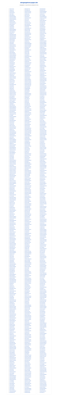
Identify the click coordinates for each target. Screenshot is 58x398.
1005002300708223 (12, 92)
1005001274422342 (12, 94)
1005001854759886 (43, 130)
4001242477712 (27, 21)
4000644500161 (42, 30)
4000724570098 (12, 328)
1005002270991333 (12, 166)
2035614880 (11, 296)
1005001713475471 (43, 356)
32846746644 (11, 364)
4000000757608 (27, 210)
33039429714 (27, 92)
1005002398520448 (28, 323)
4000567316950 (42, 275)
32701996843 (11, 380)
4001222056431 (42, 62)
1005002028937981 (28, 383)
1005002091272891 (43, 33)
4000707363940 (27, 260)
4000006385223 (42, 380)
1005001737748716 (28, 187)
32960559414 (11, 178)
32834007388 (11, 192)
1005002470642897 (43, 166)
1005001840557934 (12, 46)
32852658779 (27, 276)
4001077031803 (27, 148)
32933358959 (11, 221)
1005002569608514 (12, 274)
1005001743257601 (28, 106)
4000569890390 (27, 256)
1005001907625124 (12, 235)
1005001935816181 (28, 124)
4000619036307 (12, 269)
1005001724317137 (28, 293)
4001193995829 (42, 311)
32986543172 (11, 143)
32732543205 (27, 230)
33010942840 (42, 56)
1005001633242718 (43, 330)
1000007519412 (42, 112)
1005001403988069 (43, 294)
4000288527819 (12, 344)
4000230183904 (12, 321)
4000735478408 (27, 175)
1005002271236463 (43, 46)
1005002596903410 (28, 253)
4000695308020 (12, 207)
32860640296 (11, 387)
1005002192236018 (12, 343)
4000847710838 (42, 35)
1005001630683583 (43, 165)
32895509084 (11, 26)
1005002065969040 (43, 11)
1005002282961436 (28, 348)
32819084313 (11, 283)
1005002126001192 (43, 237)
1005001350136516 (12, 238)
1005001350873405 (28, 83)
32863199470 (11, 88)
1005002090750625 (12, 35)
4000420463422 (12, 153)
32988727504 (42, 298)
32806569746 (42, 157)
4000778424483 (27, 288)
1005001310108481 (43, 12)
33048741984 (11, 51)
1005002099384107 (12, 239)
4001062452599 (42, 329)
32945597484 (11, 193)
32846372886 (27, 298)
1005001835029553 (43, 102)
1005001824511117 (43, 38)
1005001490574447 (28, 34)
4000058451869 (12, 146)
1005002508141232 (43, 75)
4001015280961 (27, 223)
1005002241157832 (28, 155)
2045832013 (11, 212)
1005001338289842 (12, 252)
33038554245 (11, 89)
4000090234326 (42, 305)
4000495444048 (12, 21)
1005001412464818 (43, 325)
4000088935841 (12, 228)
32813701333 (42, 61)
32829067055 (11, 20)
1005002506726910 (43, 287)
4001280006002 (27, 285)
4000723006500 (42, 198)
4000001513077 (12, 356)
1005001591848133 (12, 339)
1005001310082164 (43, 48)
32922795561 (11, 323)
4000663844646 (27, 392)
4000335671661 (12, 12)
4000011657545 (12, 174)
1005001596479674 (12, 229)
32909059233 (11, 302)
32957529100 (11, 292)
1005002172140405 (12, 346)
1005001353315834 (28, 112)
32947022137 (11, 255)
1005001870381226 (28, 93)
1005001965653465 (28, 25)
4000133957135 (42, 260)
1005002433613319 (12, 106)
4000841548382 (12, 278)
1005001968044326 (12, 98)
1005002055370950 (43, 176)
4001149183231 (42, 252)
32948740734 (27, 225)
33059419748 (42, 187)
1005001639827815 (12, 30)
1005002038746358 (43, 296)
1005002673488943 (12, 216)
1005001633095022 (28, 205)
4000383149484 (12, 211)
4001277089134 (27, 362)
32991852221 (27, 301)
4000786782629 (42, 26)
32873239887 (42, 128)
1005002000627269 (43, 185)
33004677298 (42, 366)
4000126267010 (42, 21)
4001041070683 (27, 347)
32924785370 (42, 71)
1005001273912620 (28, 12)
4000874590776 (27, 76)
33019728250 (42, 174)
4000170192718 (27, 15)
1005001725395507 (28, 374)
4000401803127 (12, 287)
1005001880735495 (43, 94)
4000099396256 (27, 179)
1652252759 (27, 257)
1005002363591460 (28, 71)
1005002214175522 (12, 93)
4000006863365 (27, 207)
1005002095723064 (12, 347)
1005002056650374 (12, 375)
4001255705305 (27, 311)
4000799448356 (42, 8)
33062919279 (27, 70)
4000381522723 (42, 184)
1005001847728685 (28, 356)
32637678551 (11, 137)
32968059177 (42, 39)
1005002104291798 (43, 93)
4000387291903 (42, 89)
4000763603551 (27, 184)
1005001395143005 (12, 197)
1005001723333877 (43, 88)
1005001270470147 (12, 180)
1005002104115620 (28, 242)
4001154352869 (27, 369)
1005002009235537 (43, 52)
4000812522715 (12, 237)
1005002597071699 (28, 146)
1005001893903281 (12, 147)
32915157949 (11, 225)
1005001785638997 (28, 201)
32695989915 (27, 292)
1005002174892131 (28, 364)
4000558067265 (12, 246)
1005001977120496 (28, 380)
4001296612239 (42, 24)
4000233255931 (42, 344)
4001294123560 (27, 307)
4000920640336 (42, 65)
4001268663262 (27, 10)
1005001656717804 (28, 334)
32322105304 (27, 156)
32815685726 (27, 274)
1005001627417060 (12, 142)
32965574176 (42, 346)
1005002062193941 (28, 33)
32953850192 (11, 298)
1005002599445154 (12, 126)
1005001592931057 (28, 189)
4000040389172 (12, 234)
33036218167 (27, 194)
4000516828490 (42, 197)
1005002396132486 (43, 80)
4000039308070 (42, 315)
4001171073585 (42, 251)
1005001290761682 (43, 297)
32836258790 (42, 320)
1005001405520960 (43, 126)
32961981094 (27, 97)
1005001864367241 (43, 85)
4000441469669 (42, 280)
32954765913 (11, 165)
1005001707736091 (43, 148)
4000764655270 (42, 212)
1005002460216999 (12, 175)
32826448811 (27, 48)
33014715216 (27, 19)
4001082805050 (27, 105)
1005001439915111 (28, 196)
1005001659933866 (28, 328)
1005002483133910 (43, 370)
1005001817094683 (12, 16)
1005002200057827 (12, 379)
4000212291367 (42, 129)
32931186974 (27, 353)
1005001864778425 (12, 288)
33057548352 (11, 179)
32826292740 (42, 107)
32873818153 (27, 284)
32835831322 (11, 285)
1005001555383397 (28, 153)
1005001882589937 (28, 180)
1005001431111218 (43, 246)
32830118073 (27, 269)
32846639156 (27, 289)
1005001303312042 (28, 80)
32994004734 (11, 330)
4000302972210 (27, 69)
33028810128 (42, 142)
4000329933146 (42, 352)
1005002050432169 (43, 219)
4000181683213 (42, 144)
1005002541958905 (28, 337)
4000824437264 (42, 194)
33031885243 (11, 79)
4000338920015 (12, 303)
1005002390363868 (28, 43)
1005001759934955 (12, 76)
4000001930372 (12, 187)
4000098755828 (27, 379)
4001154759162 (42, 276)
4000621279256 (12, 366)
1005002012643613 (28, 94)
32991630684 (42, 321)
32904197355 (42, 223)
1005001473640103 (12, 162)
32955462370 (27, 378)
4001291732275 (42, 178)
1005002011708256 (43, 353)
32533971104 (42, 361)
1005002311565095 (43, 307)
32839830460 (27, 120)
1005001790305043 (43, 292)
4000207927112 (12, 74)
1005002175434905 (12, 360)
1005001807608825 (43, 388)
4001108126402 (27, 138)
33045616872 (11, 43)
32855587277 (11, 374)
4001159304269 (42, 51)
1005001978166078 (43, 153)
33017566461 (42, 247)
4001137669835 (12, 101)
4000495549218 (42, 179)
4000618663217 (42, 351)
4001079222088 (42, 312)
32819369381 (27, 57)
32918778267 (11, 230)
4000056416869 (42, 156)
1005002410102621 (28, 271)
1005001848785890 (28, 373)
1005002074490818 (28, 193)
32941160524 (11, 369)
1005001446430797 (28, 121)
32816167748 (27, 310)
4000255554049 (27, 157)
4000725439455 (27, 382)
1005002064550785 (12, 314)
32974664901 (27, 346)
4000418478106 (27, 237)
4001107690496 (27, 87)
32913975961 (27, 26)
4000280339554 (12, 70)
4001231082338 (42, 337)
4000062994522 (27, 78)
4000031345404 (42, 387)
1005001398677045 (28, 214)
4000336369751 (12, 15)
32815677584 (11, 87)
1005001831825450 (43, 256)
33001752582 (11, 256)
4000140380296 (12, 52)
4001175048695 (42, 15)
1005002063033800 (28, 110)
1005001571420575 (12, 170)
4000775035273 (42, 255)
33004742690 (11, 388)
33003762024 (27, 244)
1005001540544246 (43, 170)
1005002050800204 (43, 234)
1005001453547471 (43, 201)
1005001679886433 (43, 183)
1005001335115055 (12, 56)
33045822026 (11, 75)
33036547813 (11, 155)
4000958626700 (12, 271)
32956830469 (27, 137)
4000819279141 (12, 253)
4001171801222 (27, 98)
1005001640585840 (12, 110)
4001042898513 (42, 101)
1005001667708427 (28, 37)
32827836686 (11, 373)
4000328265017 (27, 212)
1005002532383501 (43, 306)
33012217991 (42, 120)
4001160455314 (12, 97)
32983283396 (11, 337)
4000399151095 (27, 115)
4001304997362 (42, 303)
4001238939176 (42, 348)
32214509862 (42, 364)
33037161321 (27, 152)
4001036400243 (27, 65)
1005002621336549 (43, 214)
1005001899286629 (28, 160)
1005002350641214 (12, 148)
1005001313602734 (28, 315)
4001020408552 (27, 216)
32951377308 (27, 52)
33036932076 (27, 332)
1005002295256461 (43, 105)
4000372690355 (12, 319)
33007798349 (42, 84)
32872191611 (42, 278)
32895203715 (42, 379)
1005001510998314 (28, 79)
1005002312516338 (43, 233)
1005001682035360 (12, 34)
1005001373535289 (28, 296)
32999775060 (27, 247)
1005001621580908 (43, 43)
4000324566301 (12, 275)
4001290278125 (27, 38)
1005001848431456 (43, 133)
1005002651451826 (28, 39)
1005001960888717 (12, 152)
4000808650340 (27, 238)
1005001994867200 (43, 16)
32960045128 (27, 111)
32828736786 (42, 196)
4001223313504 (12, 80)
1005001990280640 (28, 388)
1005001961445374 (12, 224)
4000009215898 (12, 176)
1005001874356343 (28, 229)
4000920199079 (27, 165)
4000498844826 (27, 162)
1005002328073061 (12, 194)
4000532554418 (12, 316)
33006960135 (42, 316)
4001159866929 (42, 215)
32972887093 (42, 271)
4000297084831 (27, 134)
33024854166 (42, 332)
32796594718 (42, 243)
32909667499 (42, 171)
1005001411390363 (28, 46)
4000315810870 (12, 24)
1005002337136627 (28, 215)
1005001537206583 (43, 211)
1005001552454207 (43, 362)
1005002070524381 (43, 265)
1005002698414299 (12, 280)
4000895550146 (42, 137)
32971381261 (11, 65)
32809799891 (42, 67)
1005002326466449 (12, 19)
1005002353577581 (43, 262)
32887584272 (42, 180)
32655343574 (42, 310)
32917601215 (42, 152)
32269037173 (11, 33)
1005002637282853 (28, 389)
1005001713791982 (28, 178)
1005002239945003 (43, 134)
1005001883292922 (43, 221)
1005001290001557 (28, 85)
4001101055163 (11, 121)
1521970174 (42, 205)
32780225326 (11, 124)
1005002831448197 (28, 17)
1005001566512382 (43, 202)
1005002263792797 (43, 92)
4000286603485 (12, 342)
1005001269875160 (12, 161)
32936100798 (27, 61)
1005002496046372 (12, 276)
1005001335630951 (43, 44)
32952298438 (42, 314)
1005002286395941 (28, 233)
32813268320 (11, 85)
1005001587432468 (43, 155)
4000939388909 (12, 325)
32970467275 (42, 392)
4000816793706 (27, 188)
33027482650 (27, 198)
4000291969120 (12, 383)
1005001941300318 (43, 343)
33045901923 (27, 234)
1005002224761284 (43, 79)
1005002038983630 (12, 55)
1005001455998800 (12, 29)
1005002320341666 (12, 348)
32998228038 (42, 228)
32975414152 (27, 116)
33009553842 (11, 28)
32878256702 (42, 34)
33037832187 (27, 147)
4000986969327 (27, 246)
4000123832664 (42, 261)
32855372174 (27, 294)
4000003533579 (27, 366)
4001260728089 (27, 144)
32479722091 (11, 370)
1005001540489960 (12, 185)
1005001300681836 (28, 305)
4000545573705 (12, 202)
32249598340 (42, 360)
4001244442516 (12, 151)
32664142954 (27, 320)
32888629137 (11, 10)
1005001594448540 (28, 306)
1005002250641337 (28, 357)
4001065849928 (42, 264)
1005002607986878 (12, 264)
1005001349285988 (43, 239)
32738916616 (11, 25)
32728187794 (42, 169)
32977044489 (11, 384)
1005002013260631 (43, 229)
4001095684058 (27, 206)
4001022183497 (12, 312)
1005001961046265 (12, 120)
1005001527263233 (28, 219)
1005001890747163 (28, 129)
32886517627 (42, 328)
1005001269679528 (43, 78)
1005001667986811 (28, 67)
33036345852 (11, 261)
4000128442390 (27, 360)
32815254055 (27, 270)
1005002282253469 (28, 224)
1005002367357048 (28, 62)
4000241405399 (12, 265)
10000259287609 (43, 235)
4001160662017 (27, 117)
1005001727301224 (28, 283)
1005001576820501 (12, 102)
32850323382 (42, 375)
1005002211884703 (28, 119)
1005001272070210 (12, 78)
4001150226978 (12, 48)
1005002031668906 (43, 333)
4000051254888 (27, 370)
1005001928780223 (28, 197)
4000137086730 (42, 121)
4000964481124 (42, 28)
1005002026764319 (28, 316)
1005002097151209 (28, 275)
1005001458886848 (12, 139)
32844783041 (27, 102)
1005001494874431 (28, 170)
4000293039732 (12, 310)
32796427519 (42, 19)
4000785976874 (12, 130)
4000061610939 (12, 134)
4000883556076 (12, 353)
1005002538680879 (12, 183)
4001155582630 (42, 334)
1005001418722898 (12, 301)
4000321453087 (42, 135)
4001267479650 (12, 305)
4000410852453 (27, 384)
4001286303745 (12, 392)
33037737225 (11, 8)
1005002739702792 (43, 206)
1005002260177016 (28, 133)
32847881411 (27, 169)
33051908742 (42, 192)
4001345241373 (42, 284)
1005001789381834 (12, 251)
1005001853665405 (12, 135)
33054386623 (11, 119)
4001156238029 (42, 302)
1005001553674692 (28, 325)
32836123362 (42, 97)
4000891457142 (12, 138)
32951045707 (11, 219)
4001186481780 (42, 389)
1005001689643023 (28, 280)
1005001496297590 (28, 239)
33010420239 (11, 11)
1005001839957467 (28, 312)
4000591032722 (12, 262)
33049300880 (11, 67)
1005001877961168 (43, 324)
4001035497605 (27, 143)
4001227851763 (27, 211)
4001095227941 (12, 362)
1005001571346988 (43, 60)
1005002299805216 (43, 323)
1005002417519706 (43, 383)
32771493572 (27, 387)
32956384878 (11, 260)
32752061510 (11, 71)
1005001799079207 (43, 20)
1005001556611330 (12, 320)
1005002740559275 (12, 169)
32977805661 (42, 103)
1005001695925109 (28, 339)
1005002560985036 (43, 115)
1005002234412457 (28, 166)
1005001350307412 (28, 344)
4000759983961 (42, 111)
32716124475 (11, 61)
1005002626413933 (28, 264)
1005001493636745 (12, 38)
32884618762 (42, 74)
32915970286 (27, 202)
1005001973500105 (43, 193)
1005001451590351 (12, 371)
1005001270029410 (28, 278)
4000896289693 (27, 88)
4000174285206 (12, 311)
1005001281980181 (43, 83)
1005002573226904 (43, 139)
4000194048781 (27, 126)
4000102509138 (12, 39)
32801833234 (42, 253)
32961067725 (11, 129)
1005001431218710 (12, 66)
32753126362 (11, 83)
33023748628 (11, 157)
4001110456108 (11, 389)
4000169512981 (42, 283)
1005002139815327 (28, 343)
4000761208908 (42, 161)
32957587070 (42, 285)
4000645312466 (27, 30)
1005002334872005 (28, 355)
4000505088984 (12, 248)
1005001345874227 (28, 287)
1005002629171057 (43, 365)
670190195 (41, 119)
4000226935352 (42, 269)
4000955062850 (42, 117)
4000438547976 (12, 62)
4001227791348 (12, 351)
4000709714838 (27, 29)
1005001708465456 (43, 248)
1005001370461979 (43, 382)
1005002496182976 (28, 128)
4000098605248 (27, 142)
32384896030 (11, 117)
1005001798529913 (28, 171)
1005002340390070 (12, 210)
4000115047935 (42, 106)
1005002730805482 (43, 57)
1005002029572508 (28, 56)
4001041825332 (42, 143)
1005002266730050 (12, 293)
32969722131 (42, 373)
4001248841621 (42, 319)
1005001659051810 (43, 224)
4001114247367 (11, 47)
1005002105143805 (12, 307)
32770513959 (11, 196)
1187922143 (11, 284)
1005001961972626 (28, 297)
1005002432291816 (12, 243)
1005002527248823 (43, 203)
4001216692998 (12, 242)
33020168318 (11, 184)
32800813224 (11, 334)
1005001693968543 (43, 342)
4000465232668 (42, 289)
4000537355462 (12, 203)
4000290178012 (12, 188)
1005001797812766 (28, 251)
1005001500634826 (28, 139)
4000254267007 (12, 214)
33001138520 (27, 338)
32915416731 (11, 333)
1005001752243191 (12, 365)
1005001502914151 (12, 223)
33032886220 (27, 55)
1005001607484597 (43, 138)
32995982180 (27, 329)
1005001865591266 (28, 221)
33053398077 (42, 189)
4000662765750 (12, 324)
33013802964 (11, 201)
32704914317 (11, 206)
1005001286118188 (12, 378)
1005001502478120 (28, 11)
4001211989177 (27, 107)
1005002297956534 (12, 160)
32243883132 (42, 96)
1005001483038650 (28, 44)
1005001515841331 (12, 44)
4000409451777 (27, 342)
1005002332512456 (28, 185)
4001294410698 (27, 174)
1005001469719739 (43, 355)
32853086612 (42, 216)
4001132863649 (42, 146)
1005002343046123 (43, 220)
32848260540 (42, 76)
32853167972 (27, 361)
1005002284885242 (12, 107)
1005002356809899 (28, 135)
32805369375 (27, 351)
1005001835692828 (28, 262)
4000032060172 (42, 339)
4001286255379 (27, 47)
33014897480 (42, 238)
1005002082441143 (28, 375)
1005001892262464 (12, 279)
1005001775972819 (43, 147)
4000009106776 (12, 189)
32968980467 (27, 66)
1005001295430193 (12, 244)
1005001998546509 (12, 133)
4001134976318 (42, 270)
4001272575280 (27, 265)
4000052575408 (12, 294)
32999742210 (27, 321)
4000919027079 (42, 10)
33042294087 (42, 357)
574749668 (11, 115)
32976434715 (11, 257)
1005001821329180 (28, 235)
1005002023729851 (43, 369)
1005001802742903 (28, 192)
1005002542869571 (43, 42)
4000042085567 (42, 293)
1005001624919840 (12, 355)
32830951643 (42, 25)
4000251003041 (27, 125)
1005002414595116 (28, 266)
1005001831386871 (43, 70)
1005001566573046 (12, 198)
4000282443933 (42, 210)
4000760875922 (12, 60)
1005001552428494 (12, 112)
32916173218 (42, 55)
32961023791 (27, 101)
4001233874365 (27, 24)
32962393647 (11, 42)
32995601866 (11, 297)
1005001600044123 (28, 75)
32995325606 (27, 53)
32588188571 (11, 103)
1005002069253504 (28, 279)
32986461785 (27, 248)
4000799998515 (12, 352)
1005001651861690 (43, 225)
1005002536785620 (43, 53)
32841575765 (27, 302)
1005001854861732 (28, 183)
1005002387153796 (28, 371)
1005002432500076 (28, 130)
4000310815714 (27, 243)
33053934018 (27, 16)
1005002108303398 (43, 384)
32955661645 (11, 338)
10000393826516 (27, 74)
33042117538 (11, 215)
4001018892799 (27, 103)
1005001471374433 (12, 332)
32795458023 (27, 303)
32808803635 (27, 35)
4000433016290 (42, 188)
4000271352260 (12, 125)
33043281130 (11, 289)
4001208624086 (12, 69)
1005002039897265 (43, 87)
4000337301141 (27, 96)
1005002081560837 (43, 244)
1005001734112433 (43, 66)
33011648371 (27, 161)
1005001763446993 (12, 144)
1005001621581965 (12, 57)
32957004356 (42, 151)
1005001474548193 (43, 257)
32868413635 (42, 47)
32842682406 (27, 176)
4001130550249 (42, 378)
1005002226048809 (12, 116)
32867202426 (27, 333)
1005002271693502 (43, 110)
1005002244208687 (43, 17)
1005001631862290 (28, 330)
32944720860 (42, 242)
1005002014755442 (12, 171)
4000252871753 (27, 8)
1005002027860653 (28, 203)
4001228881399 (12, 270)
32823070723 (42, 116)
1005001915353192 (12, 315)
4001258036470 (12, 111)
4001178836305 (12, 96)
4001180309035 (12, 329)
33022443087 (42, 279)
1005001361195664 (43, 207)
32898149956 (27, 51)
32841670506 (27, 255)
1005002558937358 (43, 371)
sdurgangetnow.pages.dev (29, 2)
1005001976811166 (43, 301)
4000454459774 (27, 42)
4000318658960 (42, 124)
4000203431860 (27, 261)
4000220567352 (42, 125)
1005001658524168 (12, 357)
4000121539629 (42, 347)
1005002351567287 (43, 162)
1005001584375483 (28, 84)
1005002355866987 (43, 230)
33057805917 (42, 98)
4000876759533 (27, 365)
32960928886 (27, 89)
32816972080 (27, 228)
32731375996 (11, 382)
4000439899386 (42, 29)
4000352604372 (42, 338)
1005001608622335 (28, 28)
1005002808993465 (12, 220)
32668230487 (42, 160)
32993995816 (42, 37)
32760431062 (11, 156)
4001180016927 (42, 175)
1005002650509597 (12, 17)
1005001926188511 (43, 266)
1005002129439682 (12, 266)
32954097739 (27, 220)
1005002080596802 (43, 274)
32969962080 (27, 352)
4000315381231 (27, 314)
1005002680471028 (12, 84)
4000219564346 (12, 105)
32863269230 (11, 361)
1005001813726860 (12, 128)
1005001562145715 (12, 247)
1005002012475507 (28, 60)
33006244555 (42, 69)
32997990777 (42, 288)
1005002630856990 (28, 252)
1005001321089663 (28, 319)
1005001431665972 (12, 53)
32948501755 (27, 151)
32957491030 (11, 205)
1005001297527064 (12, 306)
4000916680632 (27, 324)
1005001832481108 (12, 37)
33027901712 (27, 20)
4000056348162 (12, 233)
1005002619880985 (43, 374)
